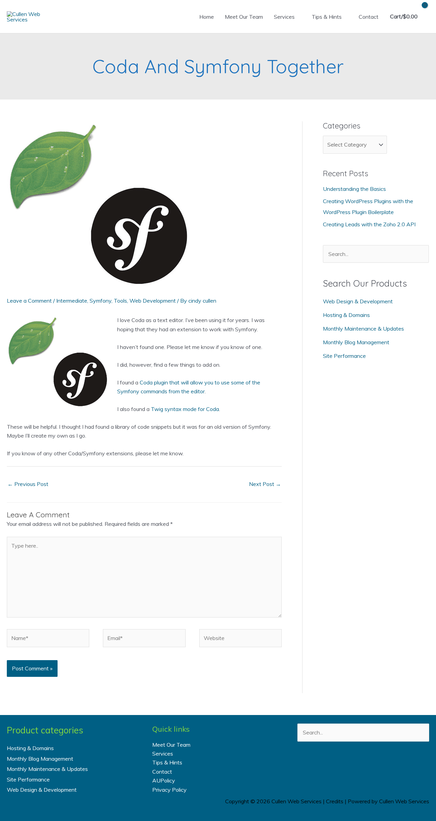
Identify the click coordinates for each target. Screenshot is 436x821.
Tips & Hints (327, 16)
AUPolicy (163, 780)
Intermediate (71, 300)
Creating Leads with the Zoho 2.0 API (369, 224)
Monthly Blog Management (356, 342)
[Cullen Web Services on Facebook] (336, 765)
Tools (120, 300)
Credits (334, 801)
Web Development (152, 300)
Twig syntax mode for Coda (185, 409)
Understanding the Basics (354, 188)
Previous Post (27, 484)
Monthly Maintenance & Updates (363, 328)
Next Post (265, 484)
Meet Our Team (244, 16)
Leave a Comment (29, 300)
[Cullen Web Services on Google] (391, 765)
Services (284, 16)
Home (206, 16)
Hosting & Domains (346, 314)
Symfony (100, 300)
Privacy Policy (169, 789)
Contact (368, 16)
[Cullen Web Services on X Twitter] (354, 765)
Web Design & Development (358, 301)
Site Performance (344, 355)
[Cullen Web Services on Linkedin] (372, 765)
